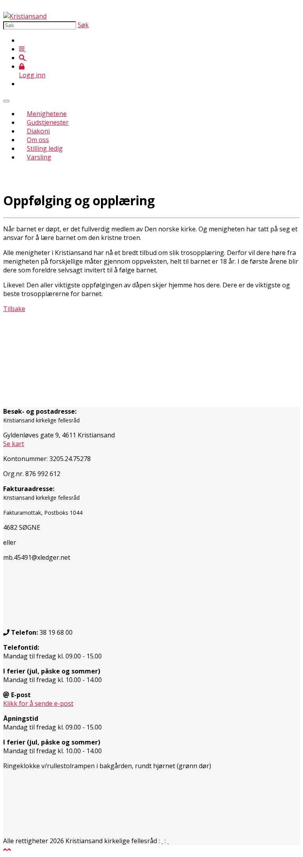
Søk (83, 25)
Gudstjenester (48, 122)
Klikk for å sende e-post (38, 703)
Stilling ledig (45, 148)
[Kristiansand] (25, 16)
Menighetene (47, 113)
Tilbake (14, 308)
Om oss (38, 139)
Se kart (13, 443)
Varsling (39, 157)
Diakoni (38, 131)
